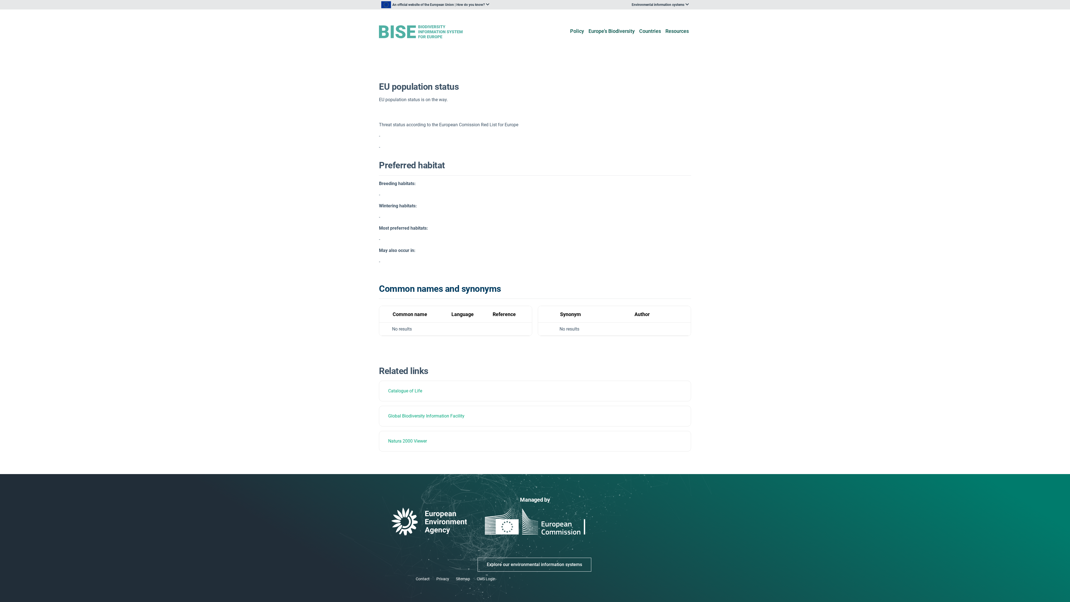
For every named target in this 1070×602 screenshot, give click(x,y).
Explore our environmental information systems (534, 564)
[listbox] (435, 4)
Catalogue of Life (405, 391)
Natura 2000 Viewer (407, 441)
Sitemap (463, 579)
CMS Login (486, 579)
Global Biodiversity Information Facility (426, 416)
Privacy (442, 579)
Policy (577, 31)
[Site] (429, 31)
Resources (677, 31)
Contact (423, 579)
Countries (650, 31)
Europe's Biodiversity (611, 31)
